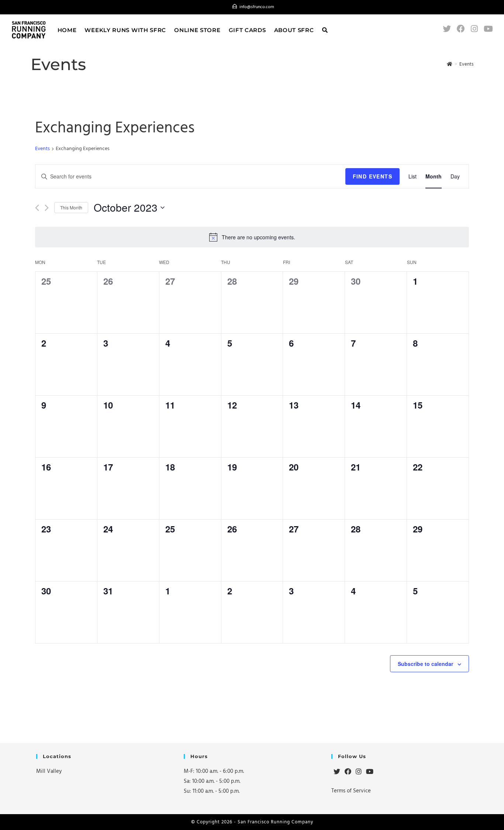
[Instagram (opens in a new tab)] (474, 29)
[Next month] (47, 207)
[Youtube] (369, 772)
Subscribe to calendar (425, 663)
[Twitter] (337, 772)
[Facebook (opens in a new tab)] (461, 29)
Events (42, 148)
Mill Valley (49, 771)
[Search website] (325, 30)
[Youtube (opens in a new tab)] (488, 29)
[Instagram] (359, 772)
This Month (71, 207)
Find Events (372, 176)
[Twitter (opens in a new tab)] (447, 29)
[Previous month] (37, 207)
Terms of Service (351, 791)
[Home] (449, 64)
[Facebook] (348, 772)
